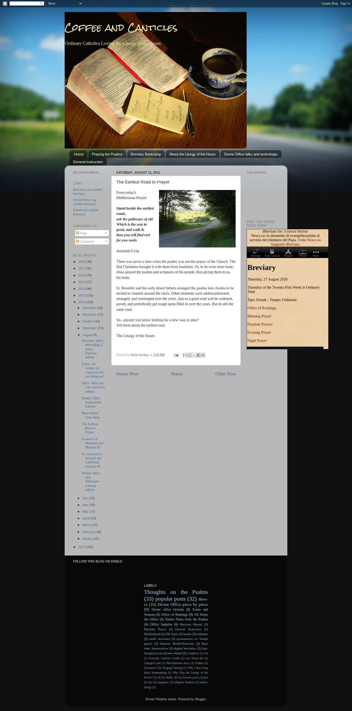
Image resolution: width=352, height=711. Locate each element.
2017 (82, 268)
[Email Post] (175, 355)
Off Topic (172, 634)
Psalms (199, 663)
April (86, 518)
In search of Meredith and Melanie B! (92, 443)
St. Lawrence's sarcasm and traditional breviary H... (92, 460)
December (89, 308)
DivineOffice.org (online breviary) (84, 202)
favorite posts (191, 677)
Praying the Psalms (107, 154)
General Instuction (188, 629)
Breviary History (191, 624)
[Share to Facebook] (198, 355)
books (187, 634)
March (87, 525)
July (85, 498)
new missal (175, 653)
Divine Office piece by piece (183, 604)
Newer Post (127, 373)
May (85, 511)
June (85, 505)
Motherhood (152, 634)
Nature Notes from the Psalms (186, 619)
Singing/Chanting (172, 667)
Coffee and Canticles (121, 27)
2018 (82, 262)
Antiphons (193, 653)
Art (206, 653)
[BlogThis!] (189, 355)
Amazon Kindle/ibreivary (177, 643)
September (90, 328)
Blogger (200, 699)
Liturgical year (152, 663)
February (89, 532)
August (87, 335)
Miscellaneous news (178, 663)
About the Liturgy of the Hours (192, 154)
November (89, 314)
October (88, 321)
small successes (159, 639)
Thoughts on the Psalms (176, 592)
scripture (202, 634)
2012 (82, 302)
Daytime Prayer (155, 629)
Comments (86, 241)
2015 (82, 282)
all (159, 677)
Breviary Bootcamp (146, 154)
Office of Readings (174, 614)
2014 (82, 289)
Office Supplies (161, 624)
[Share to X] (194, 355)
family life (171, 677)
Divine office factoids (168, 609)
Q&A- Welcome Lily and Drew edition (93, 387)
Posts (83, 233)
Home (79, 154)
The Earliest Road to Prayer (90, 428)
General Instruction (88, 162)
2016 (82, 275)
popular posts (170, 599)
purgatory (163, 682)
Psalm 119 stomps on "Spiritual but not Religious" (93, 370)
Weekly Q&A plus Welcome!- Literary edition (91, 481)
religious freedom (184, 682)
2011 (82, 547)
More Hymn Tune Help (90, 415)
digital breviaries (185, 648)
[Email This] (184, 355)
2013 (82, 295)
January (88, 538)
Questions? (150, 667)
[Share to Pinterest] (203, 355)
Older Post (225, 373)
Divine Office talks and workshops (251, 154)
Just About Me (194, 658)
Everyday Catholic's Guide (164, 658)
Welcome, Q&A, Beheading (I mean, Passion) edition (93, 349)
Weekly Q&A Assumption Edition (91, 402)
